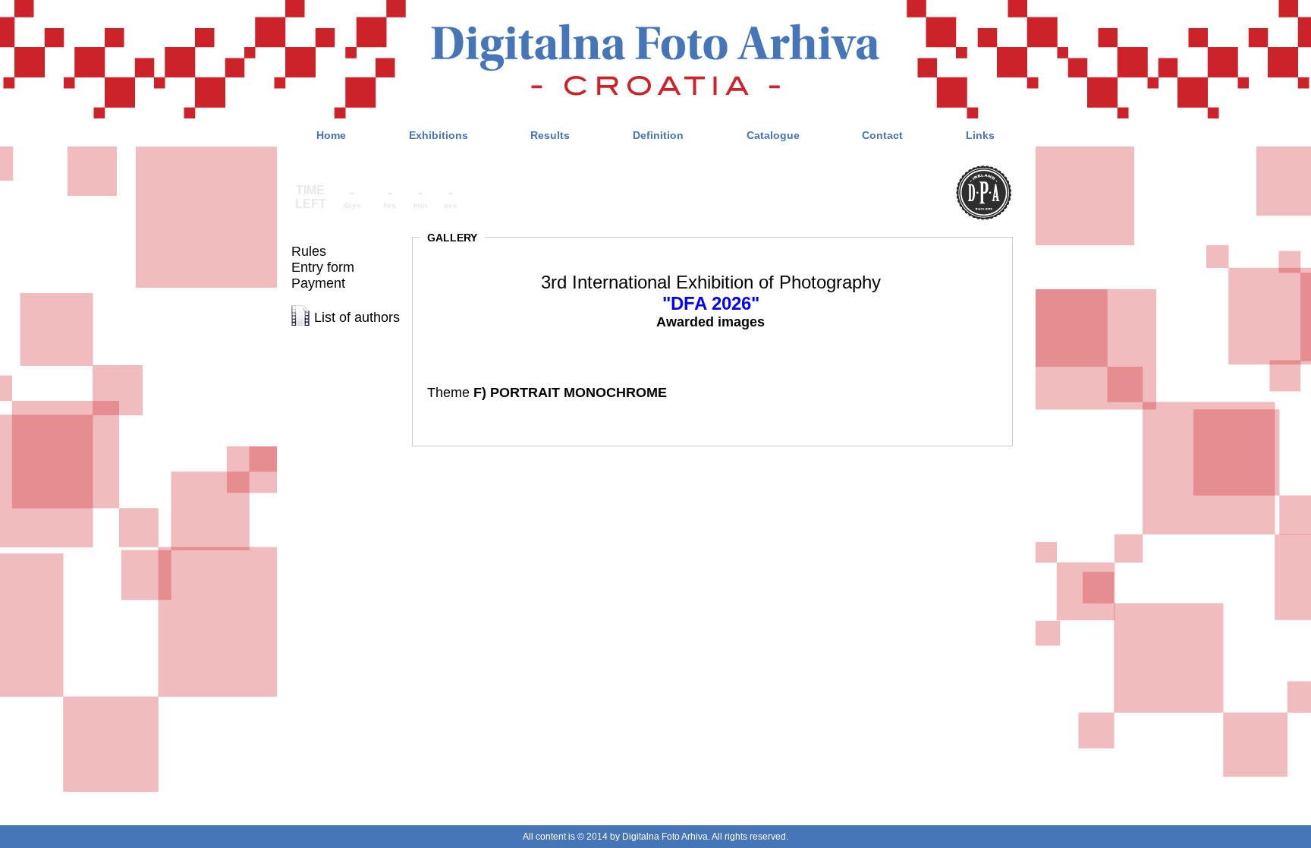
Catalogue (773, 135)
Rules (308, 251)
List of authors (357, 317)
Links (980, 135)
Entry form (322, 267)
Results (550, 135)
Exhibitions (438, 135)
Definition (658, 135)
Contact (882, 135)
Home (331, 135)
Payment (318, 283)
